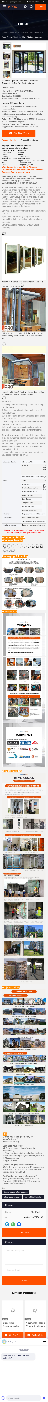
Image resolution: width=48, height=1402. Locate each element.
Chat (40, 7)
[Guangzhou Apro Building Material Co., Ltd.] (13, 7)
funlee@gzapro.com (12, 2)
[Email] (19, 1224)
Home (4, 33)
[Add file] (3, 1398)
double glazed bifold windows (16, 1192)
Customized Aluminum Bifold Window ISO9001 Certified (11, 1325)
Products (13, 33)
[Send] (44, 1398)
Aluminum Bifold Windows (30, 33)
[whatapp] (13, 1224)
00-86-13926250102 (37, 2)
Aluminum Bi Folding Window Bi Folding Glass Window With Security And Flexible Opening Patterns (35, 1325)
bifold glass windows (12, 1197)
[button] (7, 77)
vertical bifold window (33, 1197)
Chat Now (24, 1232)
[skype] (7, 1224)
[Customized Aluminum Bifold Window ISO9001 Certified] (13, 1310)
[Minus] (44, 1341)
